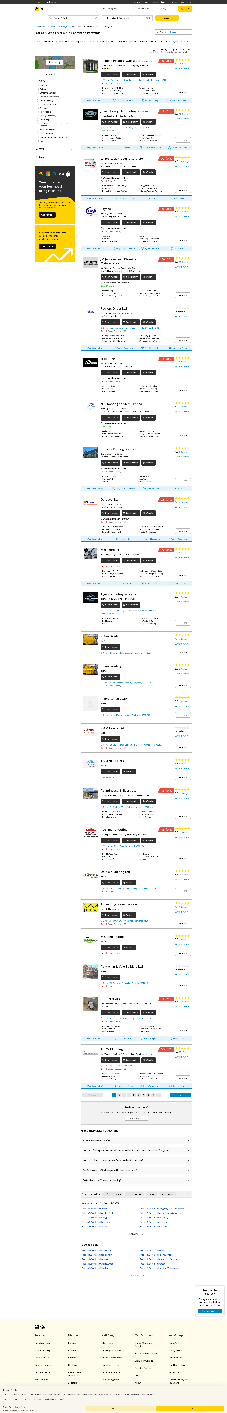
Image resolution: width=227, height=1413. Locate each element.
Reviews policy (176, 1372)
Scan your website (144, 1360)
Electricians (73, 1365)
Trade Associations (44, 1365)
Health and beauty (111, 1372)
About (138, 1382)
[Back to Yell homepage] (41, 9)
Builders (72, 1343)
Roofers (72, 1357)
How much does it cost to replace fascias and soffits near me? (113, 1160)
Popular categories (108, 8)
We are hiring (41, 1379)
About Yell (174, 1343)
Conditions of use (177, 1365)
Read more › (186, 41)
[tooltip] (150, 18)
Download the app (141, 2)
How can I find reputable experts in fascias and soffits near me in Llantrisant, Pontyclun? (126, 1150)
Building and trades (111, 1350)
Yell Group (176, 1335)
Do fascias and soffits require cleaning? (102, 1180)
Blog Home (107, 1343)
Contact (139, 1375)
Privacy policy (175, 1350)
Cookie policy (175, 1357)
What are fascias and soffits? (97, 1140)
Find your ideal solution (146, 1353)
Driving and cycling (111, 1365)
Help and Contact (43, 1372)
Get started (47, 214)
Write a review (182, 68)
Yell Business (51, 2)
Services (40, 1335)
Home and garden (110, 1379)
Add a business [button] (136, 1118)
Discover (74, 1335)
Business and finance (112, 1357)
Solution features (143, 1368)
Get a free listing (159, 2)
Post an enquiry (42, 1350)
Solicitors (72, 1382)
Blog (163, 8)
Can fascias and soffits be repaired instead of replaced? (110, 1170)
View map (55, 62)
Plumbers (73, 1350)
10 (158, 1095)
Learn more (47, 246)
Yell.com (39, 2)
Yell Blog (108, 1335)
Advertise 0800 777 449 (180, 2)
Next (180, 1095)
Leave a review (42, 1357)
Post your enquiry (141, 8)
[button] (96, 18)
